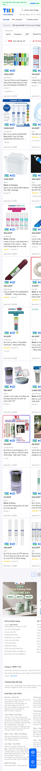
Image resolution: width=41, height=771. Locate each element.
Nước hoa (12, 757)
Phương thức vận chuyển (12, 637)
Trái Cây (7, 717)
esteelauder (19, 685)
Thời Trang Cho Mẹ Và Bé (12, 700)
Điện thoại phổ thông (15, 738)
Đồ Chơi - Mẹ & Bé (11, 697)
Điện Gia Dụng (10, 763)
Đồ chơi (24, 700)
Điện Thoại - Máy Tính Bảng (15, 734)
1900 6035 (13, 676)
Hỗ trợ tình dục (21, 757)
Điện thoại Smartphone (12, 736)
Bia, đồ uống (12, 724)
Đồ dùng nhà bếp (10, 765)
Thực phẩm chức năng (15, 748)
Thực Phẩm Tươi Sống (13, 715)
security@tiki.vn (20, 654)
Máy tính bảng (13, 740)
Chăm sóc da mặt (10, 746)
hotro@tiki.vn (21, 651)
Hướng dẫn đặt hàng (11, 635)
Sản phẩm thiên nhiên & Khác (16, 752)
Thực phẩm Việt (21, 719)
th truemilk (27, 685)
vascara (7, 685)
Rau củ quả (11, 719)
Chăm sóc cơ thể (14, 750)
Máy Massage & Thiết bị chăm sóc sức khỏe (17, 751)
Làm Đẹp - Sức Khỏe (12, 744)
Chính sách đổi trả (10, 643)
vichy (25, 687)
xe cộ (33, 14)
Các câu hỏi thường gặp (12, 629)
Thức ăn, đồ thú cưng (15, 728)
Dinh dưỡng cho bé (14, 705)
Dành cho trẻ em (14, 726)
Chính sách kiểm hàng (11, 640)
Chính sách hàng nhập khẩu (13, 648)
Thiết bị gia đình (22, 765)
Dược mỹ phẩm (23, 759)
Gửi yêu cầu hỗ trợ (10, 632)
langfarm (14, 687)
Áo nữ (35, 700)
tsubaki (33, 687)
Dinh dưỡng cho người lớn (16, 707)
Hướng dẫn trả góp (10, 646)
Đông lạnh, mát (18, 721)
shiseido (7, 687)
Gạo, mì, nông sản (15, 722)
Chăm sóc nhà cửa (17, 730)
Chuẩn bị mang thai (15, 711)
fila (29, 687)
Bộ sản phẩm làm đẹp (16, 758)
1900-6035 (14, 625)
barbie (34, 685)
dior (12, 685)
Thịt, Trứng (14, 717)
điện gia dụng (24, 14)
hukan (20, 687)
